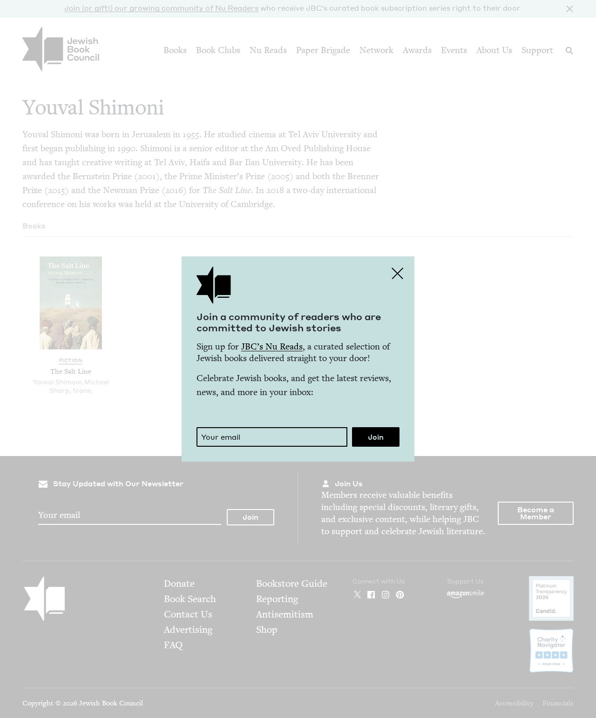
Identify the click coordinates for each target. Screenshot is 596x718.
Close (397, 273)
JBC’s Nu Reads (272, 346)
